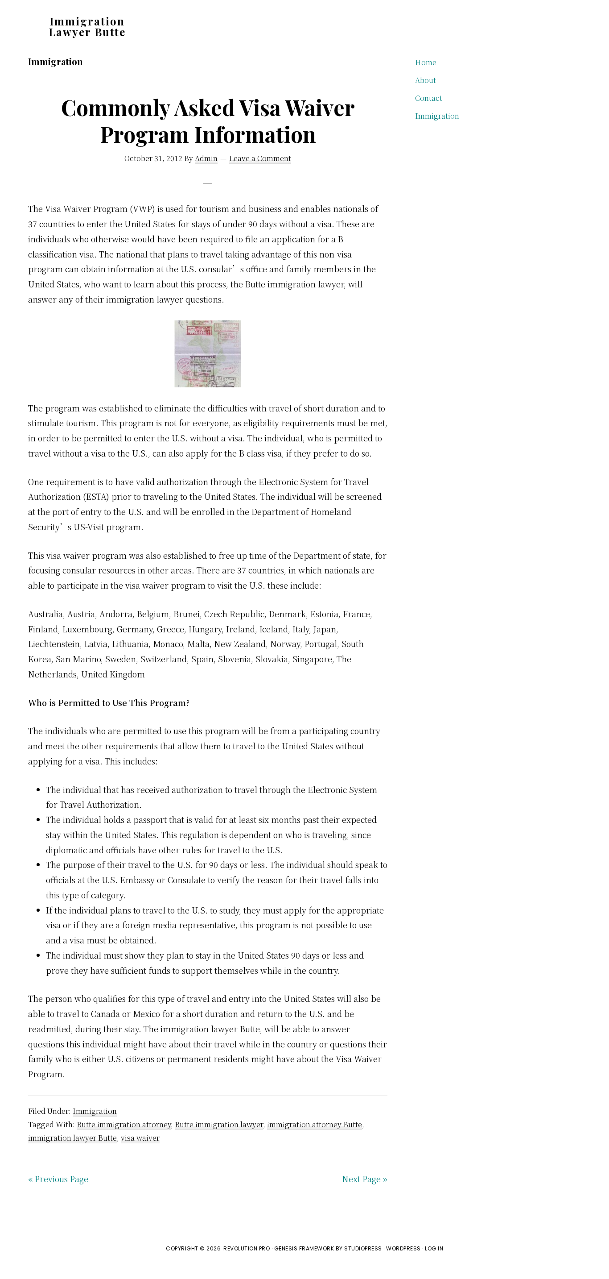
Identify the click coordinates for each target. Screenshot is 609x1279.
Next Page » (364, 1178)
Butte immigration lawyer (219, 1124)
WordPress (403, 1248)
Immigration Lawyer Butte (87, 26)
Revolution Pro (246, 1248)
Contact (428, 98)
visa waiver (140, 1138)
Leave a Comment (260, 158)
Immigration (95, 1111)
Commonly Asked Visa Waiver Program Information (208, 120)
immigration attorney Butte (314, 1124)
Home (425, 62)
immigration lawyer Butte (72, 1138)
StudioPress (363, 1248)
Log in (434, 1248)
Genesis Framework (304, 1248)
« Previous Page (58, 1178)
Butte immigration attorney (124, 1124)
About (425, 80)
